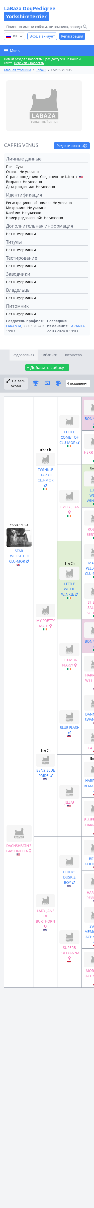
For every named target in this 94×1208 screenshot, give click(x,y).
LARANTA (13, 325)
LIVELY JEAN (69, 506)
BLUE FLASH (69, 727)
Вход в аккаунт (42, 36)
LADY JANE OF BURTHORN (45, 916)
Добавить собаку (47, 367)
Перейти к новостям (29, 63)
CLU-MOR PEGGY (69, 662)
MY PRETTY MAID (45, 623)
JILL (68, 802)
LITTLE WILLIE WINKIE (68, 589)
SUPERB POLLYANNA (69, 950)
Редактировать (70, 145)
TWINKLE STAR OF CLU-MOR (46, 474)
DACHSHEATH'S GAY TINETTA (19, 848)
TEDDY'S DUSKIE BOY (69, 877)
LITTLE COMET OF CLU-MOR (68, 437)
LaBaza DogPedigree (29, 12)
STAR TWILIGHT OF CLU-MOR (19, 556)
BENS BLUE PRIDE (45, 773)
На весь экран (18, 383)
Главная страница (17, 70)
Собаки (41, 70)
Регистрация (72, 36)
